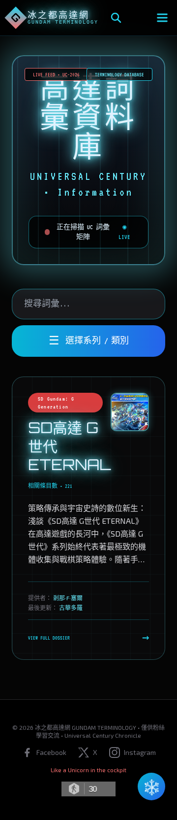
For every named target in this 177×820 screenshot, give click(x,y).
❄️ (152, 786)
